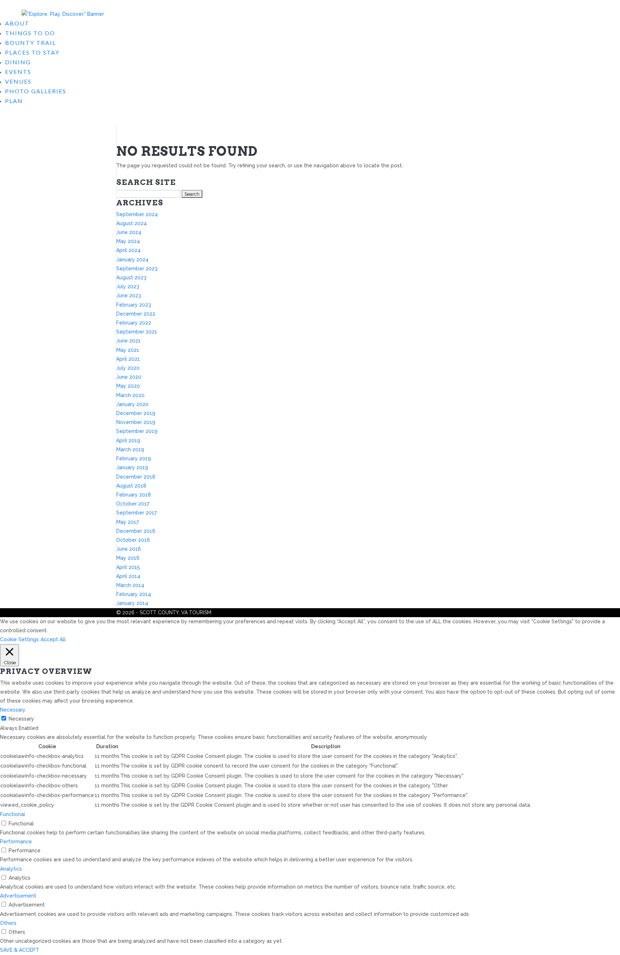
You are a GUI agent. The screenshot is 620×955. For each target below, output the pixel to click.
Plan (14, 100)
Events (18, 71)
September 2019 (137, 431)
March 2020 (130, 395)
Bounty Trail (30, 42)
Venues (18, 81)
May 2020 (128, 386)
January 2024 (132, 259)
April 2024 (128, 250)
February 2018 (133, 495)
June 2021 (128, 341)
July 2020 (128, 368)
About (17, 23)
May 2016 (128, 558)
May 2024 (128, 241)
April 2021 (128, 359)
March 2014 (130, 585)
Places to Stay (32, 52)
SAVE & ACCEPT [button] (19, 950)
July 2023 (127, 286)
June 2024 (128, 232)
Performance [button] (16, 841)
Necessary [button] (12, 710)
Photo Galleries (35, 91)
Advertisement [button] (18, 896)
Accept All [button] (53, 639)
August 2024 (131, 223)
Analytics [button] (11, 869)
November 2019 (135, 422)
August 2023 (131, 277)
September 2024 (137, 214)
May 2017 (127, 522)
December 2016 (135, 531)
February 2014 (133, 594)
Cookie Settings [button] (19, 639)
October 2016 (133, 540)
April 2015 (128, 567)
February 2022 (133, 323)
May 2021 (127, 350)
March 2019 (130, 449)
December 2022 (135, 314)
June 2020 (128, 377)
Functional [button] (12, 814)
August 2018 (131, 486)
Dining (18, 62)
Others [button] (8, 923)
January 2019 (132, 467)
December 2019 (135, 413)
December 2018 (135, 477)
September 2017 (136, 513)
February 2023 (133, 305)
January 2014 (132, 603)
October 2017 (132, 504)
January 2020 (132, 404)
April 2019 (128, 440)
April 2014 (128, 576)
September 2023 (137, 268)
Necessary (21, 719)
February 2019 (133, 458)
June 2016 (128, 549)
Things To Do (30, 32)
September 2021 (136, 332)
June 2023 (128, 295)
